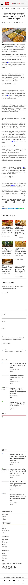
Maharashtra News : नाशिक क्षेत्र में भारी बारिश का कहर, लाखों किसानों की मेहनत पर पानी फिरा (18, 471)
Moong (23, 199)
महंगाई (3, 533)
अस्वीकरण (4, 564)
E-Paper (9, 583)
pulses (16, 202)
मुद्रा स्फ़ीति (5, 539)
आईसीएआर (4, 556)
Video (14, 583)
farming (13, 199)
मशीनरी (24, 8)
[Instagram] (6, 567)
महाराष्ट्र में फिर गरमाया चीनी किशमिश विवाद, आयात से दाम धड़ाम (17, 377)
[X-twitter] (9, 567)
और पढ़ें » (11, 371)
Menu (23, 583)
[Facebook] (3, 567)
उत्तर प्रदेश (4, 546)
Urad (22, 202)
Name (4, 314)
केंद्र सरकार (5, 558)
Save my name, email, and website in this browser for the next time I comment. (13, 338)
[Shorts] (18, 580)
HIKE (18, 199)
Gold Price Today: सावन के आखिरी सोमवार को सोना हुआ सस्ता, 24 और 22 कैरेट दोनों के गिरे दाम (7, 230)
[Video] (14, 580)
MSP (3, 202)
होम (2, 8)
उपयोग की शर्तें (12, 563)
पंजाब (3, 526)
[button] (4, 208)
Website (4, 329)
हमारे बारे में (4, 563)
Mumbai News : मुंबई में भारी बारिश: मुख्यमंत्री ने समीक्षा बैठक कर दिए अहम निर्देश (17, 404)
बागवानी (4, 560)
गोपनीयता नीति (19, 563)
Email (4, 321)
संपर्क (8, 563)
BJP (8, 199)
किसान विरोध (5, 542)
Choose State (4, 583)
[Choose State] (4, 580)
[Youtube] (14, 567)
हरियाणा (4, 528)
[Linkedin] (11, 567)
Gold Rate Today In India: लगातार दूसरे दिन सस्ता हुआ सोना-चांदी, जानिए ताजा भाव (18, 484)
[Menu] (23, 580)
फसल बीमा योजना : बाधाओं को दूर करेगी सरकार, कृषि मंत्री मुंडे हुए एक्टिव (18, 365)
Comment (5, 293)
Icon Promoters (20, 577)
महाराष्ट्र (4, 544)
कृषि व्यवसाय (13, 8)
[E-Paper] (9, 580)
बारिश (3, 553)
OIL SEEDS (10, 202)
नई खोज (19, 8)
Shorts (19, 583)
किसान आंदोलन (5, 530)
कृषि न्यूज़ (7, 8)
